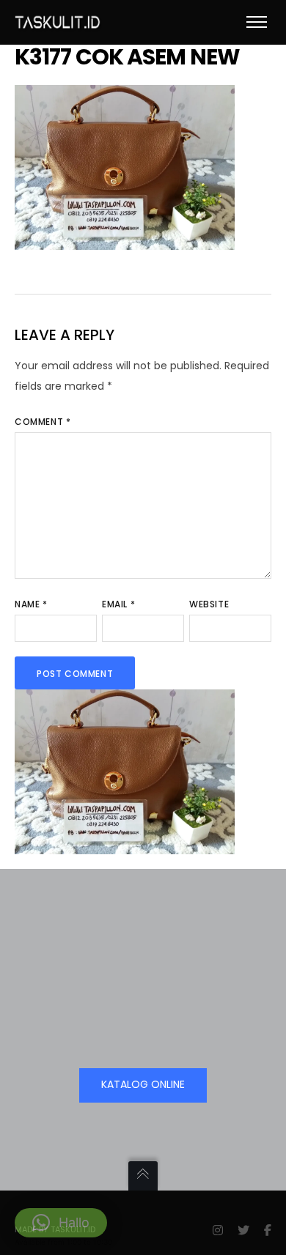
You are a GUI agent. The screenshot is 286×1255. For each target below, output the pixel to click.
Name (31, 604)
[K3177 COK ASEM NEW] (125, 239)
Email (118, 604)
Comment (42, 421)
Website (209, 604)
